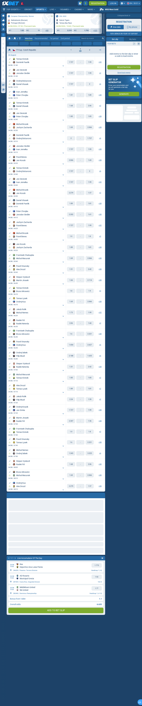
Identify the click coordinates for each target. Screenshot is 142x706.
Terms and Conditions (125, 55)
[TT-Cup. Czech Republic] (19, 38)
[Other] (93, 43)
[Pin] (9, 59)
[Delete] (102, 558)
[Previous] (9, 558)
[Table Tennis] (14, 38)
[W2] (90, 62)
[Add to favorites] (51, 16)
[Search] (103, 38)
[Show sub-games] (63, 66)
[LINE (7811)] (9, 38)
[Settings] (123, 3)
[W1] (71, 62)
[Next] (15, 558)
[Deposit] (85, 3)
